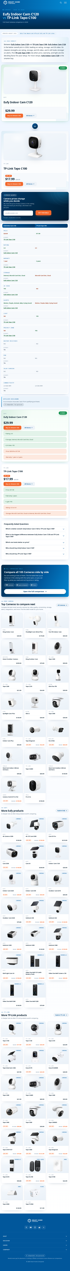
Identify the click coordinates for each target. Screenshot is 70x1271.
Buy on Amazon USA (14, 115)
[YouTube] (31, 1227)
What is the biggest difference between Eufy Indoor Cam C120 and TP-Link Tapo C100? (32, 536)
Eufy (5, 97)
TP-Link (6, 163)
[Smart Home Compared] (35, 1221)
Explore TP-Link (60, 1015)
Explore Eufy (61, 810)
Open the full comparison (33, 591)
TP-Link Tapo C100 (40, 44)
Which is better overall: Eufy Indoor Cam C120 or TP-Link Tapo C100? (30, 529)
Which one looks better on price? (17, 542)
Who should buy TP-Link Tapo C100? (18, 554)
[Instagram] (35, 1227)
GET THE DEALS (43, 213)
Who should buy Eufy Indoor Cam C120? (20, 548)
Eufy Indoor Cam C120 (20, 44)
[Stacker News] (43, 1227)
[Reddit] (39, 1227)
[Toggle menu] (65, 2)
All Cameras (61, 605)
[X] (26, 1227)
